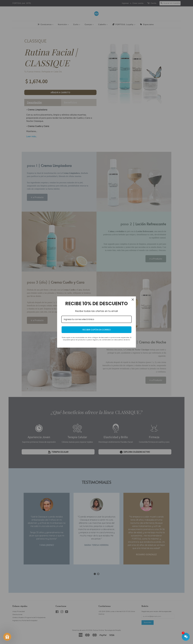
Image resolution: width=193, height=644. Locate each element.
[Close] (133, 299)
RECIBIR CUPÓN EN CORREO (96, 329)
